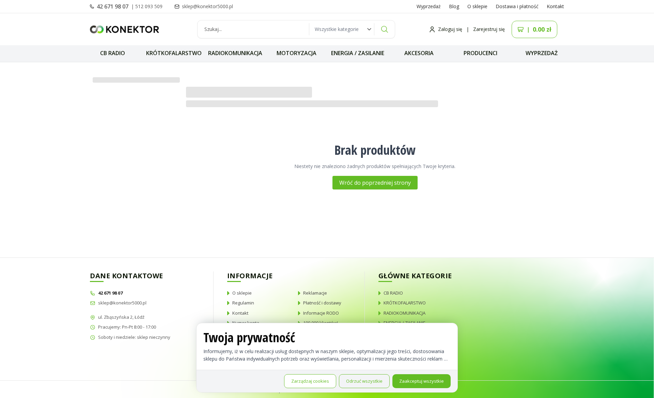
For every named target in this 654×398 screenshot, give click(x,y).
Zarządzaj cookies (310, 381)
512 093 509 (148, 6)
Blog (454, 6)
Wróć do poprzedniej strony (375, 182)
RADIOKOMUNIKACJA (235, 53)
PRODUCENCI (480, 53)
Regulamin (243, 303)
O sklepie (477, 6)
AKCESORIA (419, 53)
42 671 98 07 (113, 6)
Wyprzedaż (429, 6)
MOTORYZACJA (296, 53)
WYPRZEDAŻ (542, 53)
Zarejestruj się (489, 29)
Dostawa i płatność (517, 6)
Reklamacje (315, 293)
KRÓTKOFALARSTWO (174, 53)
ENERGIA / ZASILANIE (357, 53)
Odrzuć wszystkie (364, 381)
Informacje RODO (321, 313)
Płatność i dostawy (322, 303)
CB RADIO (112, 53)
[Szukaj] (384, 29)
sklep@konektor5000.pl (122, 303)
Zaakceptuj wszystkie (421, 381)
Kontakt (555, 6)
